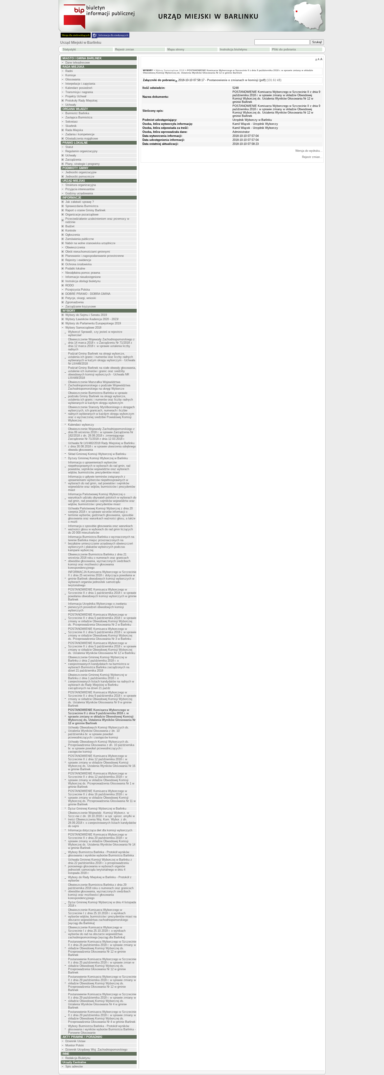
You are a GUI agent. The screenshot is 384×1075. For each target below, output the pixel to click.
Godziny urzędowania (79, 193)
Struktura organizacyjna (80, 185)
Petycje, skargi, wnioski (80, 298)
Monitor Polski (74, 1045)
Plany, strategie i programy (82, 164)
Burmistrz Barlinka (77, 113)
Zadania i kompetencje (79, 134)
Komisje (70, 75)
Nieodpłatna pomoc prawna (82, 272)
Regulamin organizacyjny (81, 151)
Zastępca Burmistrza (78, 117)
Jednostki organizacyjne (80, 172)
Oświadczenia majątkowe (81, 138)
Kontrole (70, 230)
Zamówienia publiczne (79, 239)
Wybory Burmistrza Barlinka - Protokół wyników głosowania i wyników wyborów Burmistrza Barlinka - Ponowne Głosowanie (102, 1029)
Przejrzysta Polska (77, 289)
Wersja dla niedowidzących (76, 35)
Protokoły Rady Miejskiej (81, 100)
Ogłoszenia (72, 234)
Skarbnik (71, 126)
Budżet (69, 226)
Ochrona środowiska (78, 264)
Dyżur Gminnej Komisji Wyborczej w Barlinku (97, 808)
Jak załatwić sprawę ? (79, 201)
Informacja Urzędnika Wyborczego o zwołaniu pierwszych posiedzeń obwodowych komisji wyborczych (97, 607)
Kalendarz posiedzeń (78, 88)
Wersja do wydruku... (308, 150)
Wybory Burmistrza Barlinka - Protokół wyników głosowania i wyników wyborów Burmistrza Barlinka (101, 853)
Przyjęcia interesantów (79, 189)
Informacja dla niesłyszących (113, 35)
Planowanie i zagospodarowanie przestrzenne (94, 255)
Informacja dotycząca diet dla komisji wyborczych (100, 830)
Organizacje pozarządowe (81, 214)
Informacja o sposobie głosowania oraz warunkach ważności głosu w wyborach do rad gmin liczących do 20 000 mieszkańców (100, 529)
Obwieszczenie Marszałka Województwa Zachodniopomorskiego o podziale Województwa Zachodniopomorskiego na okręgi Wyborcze (99, 385)
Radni (69, 71)
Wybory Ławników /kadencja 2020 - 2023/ (92, 319)
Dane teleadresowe (77, 62)
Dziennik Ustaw (75, 1041)
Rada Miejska (74, 130)
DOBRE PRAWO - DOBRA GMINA (87, 293)
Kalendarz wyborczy (81, 424)
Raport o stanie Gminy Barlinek (85, 210)
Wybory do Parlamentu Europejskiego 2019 (93, 323)
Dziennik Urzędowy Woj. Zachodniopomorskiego (96, 1049)
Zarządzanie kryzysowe (80, 306)
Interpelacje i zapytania (80, 83)
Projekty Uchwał (75, 96)
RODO (69, 285)
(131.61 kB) (244, 80)
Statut (69, 147)
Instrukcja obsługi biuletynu (82, 281)
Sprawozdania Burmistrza (81, 206)
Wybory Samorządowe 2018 (83, 327)
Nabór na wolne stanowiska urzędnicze (90, 243)
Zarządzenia (73, 159)
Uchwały (70, 104)
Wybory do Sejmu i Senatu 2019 (86, 315)
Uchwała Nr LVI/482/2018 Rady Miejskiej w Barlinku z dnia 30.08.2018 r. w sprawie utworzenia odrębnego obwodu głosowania (102, 446)
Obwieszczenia (75, 247)
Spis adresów (74, 1066)
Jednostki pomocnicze (79, 176)
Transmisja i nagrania (79, 92)
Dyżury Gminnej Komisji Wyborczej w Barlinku (98, 458)
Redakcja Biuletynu (77, 1058)
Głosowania (72, 79)
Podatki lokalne (75, 268)
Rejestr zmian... (312, 157)
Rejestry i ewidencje (78, 260)
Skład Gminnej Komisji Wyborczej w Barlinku (97, 454)
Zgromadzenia (74, 302)
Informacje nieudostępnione (83, 277)
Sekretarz (71, 121)
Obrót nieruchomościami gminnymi (87, 251)
